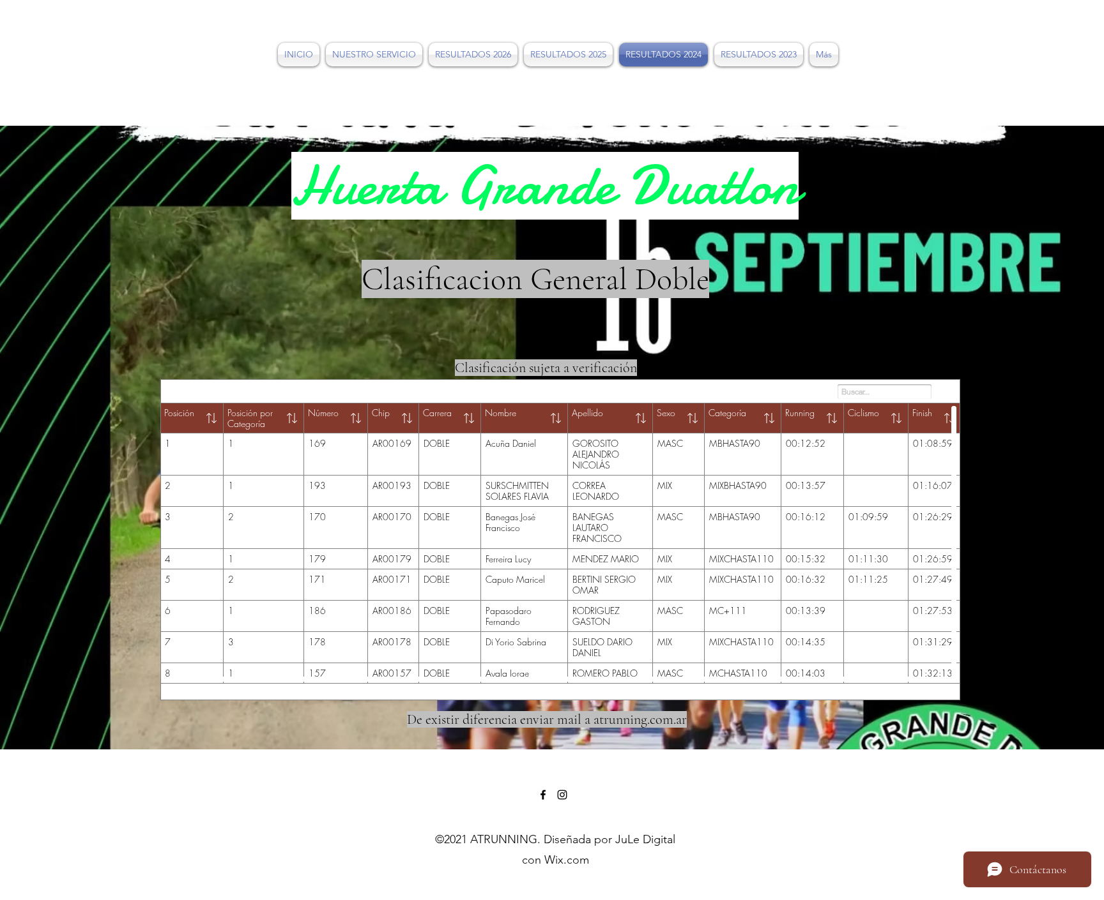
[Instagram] (562, 794)
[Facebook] (543, 794)
